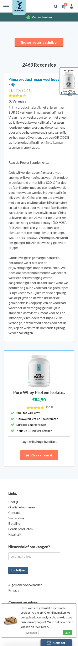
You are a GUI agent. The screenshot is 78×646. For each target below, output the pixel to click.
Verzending (16, 518)
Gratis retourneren (21, 507)
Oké (67, 633)
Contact (14, 512)
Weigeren (31, 632)
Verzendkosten (42, 17)
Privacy (13, 590)
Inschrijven (18, 570)
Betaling (14, 523)
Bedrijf (13, 502)
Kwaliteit (14, 534)
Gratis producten (20, 529)
